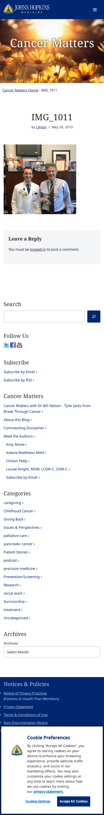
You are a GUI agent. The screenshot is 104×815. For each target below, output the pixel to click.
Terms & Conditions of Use (26, 714)
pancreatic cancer (18, 543)
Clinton (41, 127)
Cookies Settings (37, 801)
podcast (10, 560)
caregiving (12, 502)
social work (13, 593)
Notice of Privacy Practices (25, 693)
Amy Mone (15, 444)
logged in (38, 249)
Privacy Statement (18, 706)
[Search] (93, 316)
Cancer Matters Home (20, 90)
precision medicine (19, 568)
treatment (12, 609)
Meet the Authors (18, 436)
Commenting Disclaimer (24, 427)
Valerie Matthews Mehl (25, 452)
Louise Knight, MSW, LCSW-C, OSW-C (36, 469)
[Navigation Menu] (94, 10)
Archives (11, 643)
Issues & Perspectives (21, 527)
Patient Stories (16, 552)
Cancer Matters (52, 43)
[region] (52, 770)
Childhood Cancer (18, 510)
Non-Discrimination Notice (26, 722)
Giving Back (13, 519)
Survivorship (14, 601)
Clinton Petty (16, 460)
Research (11, 584)
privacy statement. (49, 791)
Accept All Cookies (73, 801)
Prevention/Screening (22, 576)
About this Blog (17, 419)
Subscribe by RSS (18, 379)
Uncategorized (16, 617)
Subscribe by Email (19, 371)
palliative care (15, 535)
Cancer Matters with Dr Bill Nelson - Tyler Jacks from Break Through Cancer (47, 408)
